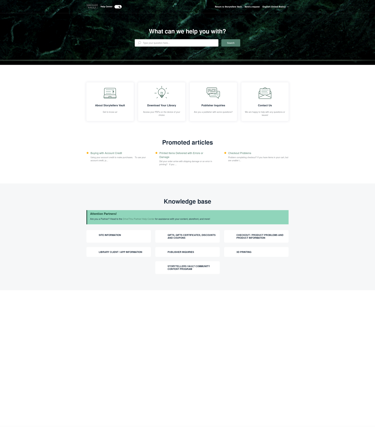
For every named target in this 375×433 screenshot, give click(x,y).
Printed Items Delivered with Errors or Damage (181, 155)
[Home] (92, 6)
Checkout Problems (239, 153)
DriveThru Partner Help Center (139, 219)
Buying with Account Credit (106, 153)
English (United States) (274, 6)
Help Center (106, 6)
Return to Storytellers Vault (228, 6)
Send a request (252, 6)
